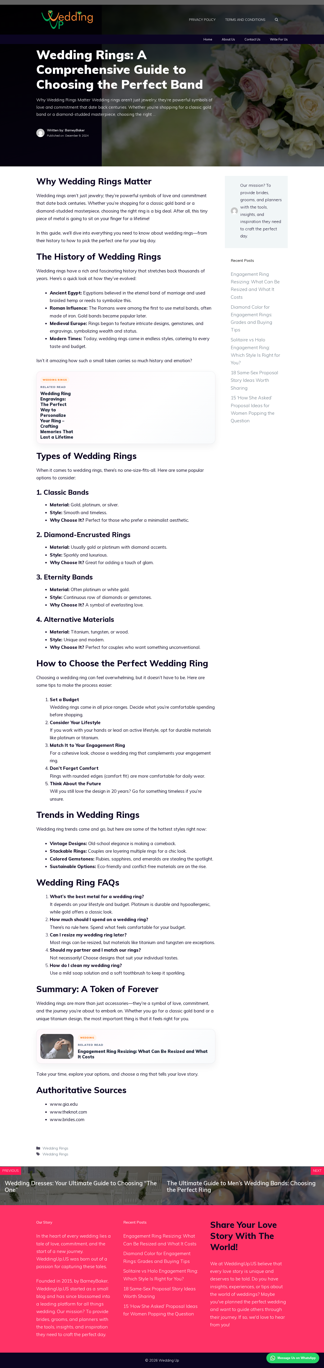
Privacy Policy (202, 20)
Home (208, 39)
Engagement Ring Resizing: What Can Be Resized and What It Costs (143, 1054)
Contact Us (252, 39)
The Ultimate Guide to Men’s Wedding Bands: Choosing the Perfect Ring (241, 1187)
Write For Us (279, 39)
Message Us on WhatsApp (297, 1358)
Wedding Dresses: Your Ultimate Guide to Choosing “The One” (81, 1187)
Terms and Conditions (245, 20)
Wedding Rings (55, 1148)
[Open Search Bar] (276, 20)
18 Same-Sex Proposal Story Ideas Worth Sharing (254, 380)
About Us (228, 39)
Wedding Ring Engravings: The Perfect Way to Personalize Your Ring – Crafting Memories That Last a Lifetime (56, 415)
